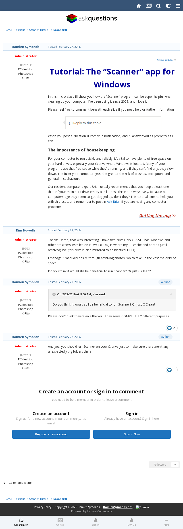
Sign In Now (132, 434)
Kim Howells (25, 230)
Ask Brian (114, 201)
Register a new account (51, 434)
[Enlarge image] (112, 122)
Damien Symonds (26, 47)
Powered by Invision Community (91, 511)
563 (27, 248)
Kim (95, 294)
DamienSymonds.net (118, 507)
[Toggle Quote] (54, 294)
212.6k (27, 65)
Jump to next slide (165, 59)
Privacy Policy (42, 507)
